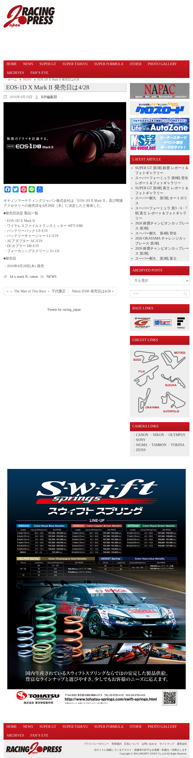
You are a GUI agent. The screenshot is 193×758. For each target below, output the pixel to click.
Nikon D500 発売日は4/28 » (93, 291)
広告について (131, 743)
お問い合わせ (149, 743)
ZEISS (141, 450)
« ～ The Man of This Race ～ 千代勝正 (36, 291)
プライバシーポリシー (96, 743)
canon (34, 276)
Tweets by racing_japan (64, 309)
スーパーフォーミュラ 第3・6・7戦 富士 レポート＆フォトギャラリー (161, 213)
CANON (142, 435)
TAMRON (159, 445)
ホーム (12, 79)
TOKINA (177, 445)
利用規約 (117, 743)
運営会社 (182, 743)
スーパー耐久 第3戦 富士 (156, 258)
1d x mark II (19, 276)
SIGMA (141, 445)
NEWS (27, 79)
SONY (141, 440)
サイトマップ (166, 743)
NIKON (158, 435)
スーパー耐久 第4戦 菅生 (156, 233)
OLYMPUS (177, 435)
